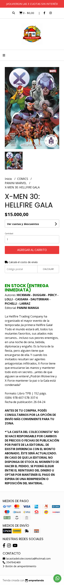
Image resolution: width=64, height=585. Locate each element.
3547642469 (13, 562)
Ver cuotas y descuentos (23, 224)
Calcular (48, 269)
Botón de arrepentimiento (20, 566)
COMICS (23, 179)
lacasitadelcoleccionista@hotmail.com (28, 558)
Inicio (9, 179)
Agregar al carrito (32, 250)
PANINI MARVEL (16, 183)
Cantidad (9, 233)
